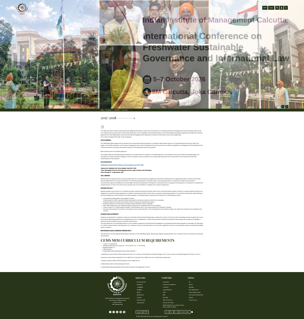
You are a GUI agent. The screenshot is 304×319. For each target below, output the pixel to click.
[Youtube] (120, 312)
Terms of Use (193, 300)
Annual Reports (167, 290)
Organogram (140, 302)
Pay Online (166, 282)
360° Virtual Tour (168, 300)
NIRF (164, 295)
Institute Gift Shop (168, 302)
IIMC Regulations (194, 290)
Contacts (166, 287)
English (271, 8)
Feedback (139, 284)
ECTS (108, 244)
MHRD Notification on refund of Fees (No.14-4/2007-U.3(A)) (173, 306)
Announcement (141, 282)
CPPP (164, 292)
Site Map (165, 297)
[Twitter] (113, 312)
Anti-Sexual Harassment (196, 295)
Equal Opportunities (195, 292)
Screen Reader (184, 312)
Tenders (139, 297)
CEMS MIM (117, 110)
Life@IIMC (139, 290)
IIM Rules (191, 287)
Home (102, 110)
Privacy (191, 297)
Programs (108, 110)
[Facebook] (110, 312)
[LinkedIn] (117, 312)
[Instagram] (124, 312)
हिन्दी (264, 8)
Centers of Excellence (169, 284)
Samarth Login (141, 300)
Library (138, 292)
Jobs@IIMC (140, 287)
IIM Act (191, 284)
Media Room (140, 295)
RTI (190, 282)
